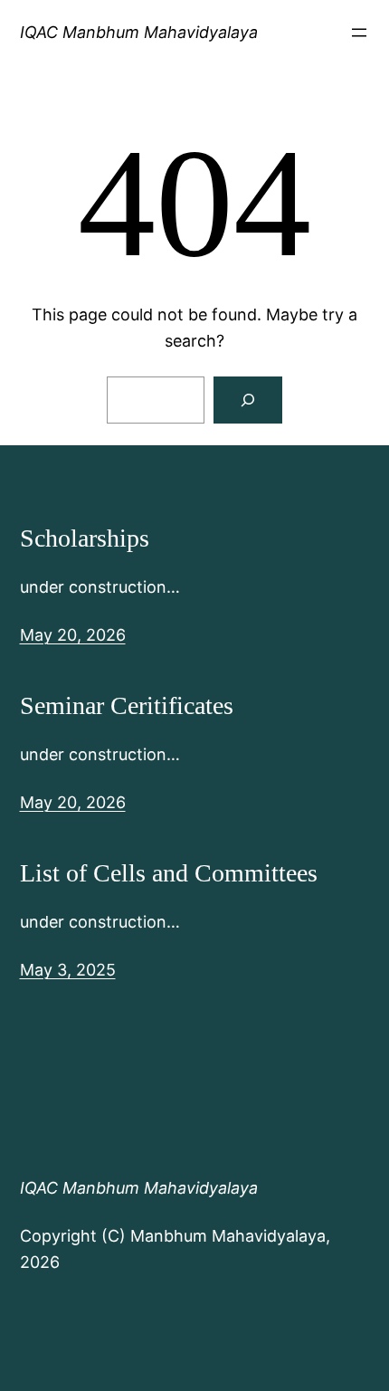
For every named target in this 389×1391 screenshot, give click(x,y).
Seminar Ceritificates (126, 705)
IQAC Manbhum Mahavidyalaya (139, 32)
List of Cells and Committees (169, 873)
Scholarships (84, 538)
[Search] (247, 400)
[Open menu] (359, 32)
